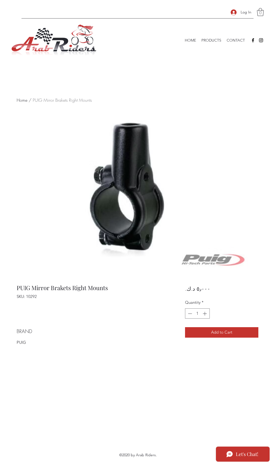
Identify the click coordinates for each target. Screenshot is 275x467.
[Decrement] (189, 314)
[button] (260, 12)
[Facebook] (253, 40)
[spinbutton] (197, 314)
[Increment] (205, 314)
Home (22, 100)
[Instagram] (261, 40)
